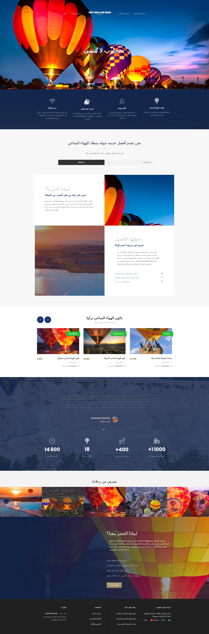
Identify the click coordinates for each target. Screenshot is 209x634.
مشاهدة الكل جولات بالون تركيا (106, 322)
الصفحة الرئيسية (139, 13)
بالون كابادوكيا (76, 13)
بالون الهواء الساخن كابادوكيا (115, 358)
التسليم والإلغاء (96, 624)
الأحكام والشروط (95, 619)
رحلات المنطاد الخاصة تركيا (161, 358)
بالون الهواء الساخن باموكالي (68, 358)
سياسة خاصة (96, 613)
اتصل (65, 13)
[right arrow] (48, 319)
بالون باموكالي (124, 13)
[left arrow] (40, 319)
